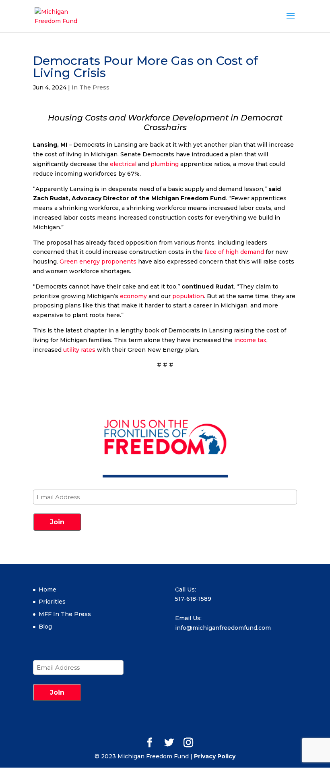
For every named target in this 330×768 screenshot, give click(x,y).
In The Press (90, 87)
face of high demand (234, 251)
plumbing (165, 164)
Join (57, 522)
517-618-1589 (193, 598)
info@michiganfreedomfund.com (223, 627)
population (188, 296)
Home (47, 589)
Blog (45, 626)
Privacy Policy (214, 756)
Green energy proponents (98, 261)
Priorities (52, 601)
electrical (123, 164)
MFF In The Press (65, 614)
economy (133, 296)
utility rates (79, 349)
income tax (250, 340)
